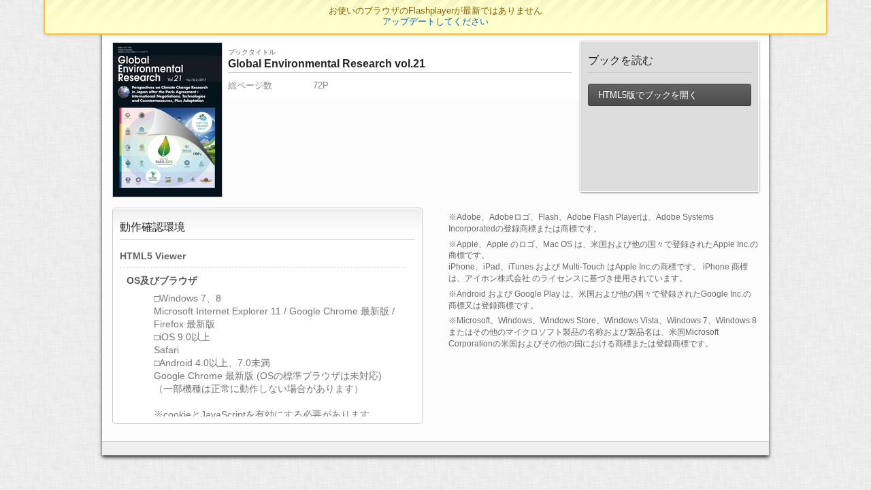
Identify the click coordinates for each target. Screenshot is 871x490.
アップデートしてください (435, 21)
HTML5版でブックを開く (646, 95)
